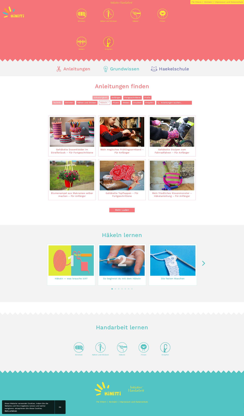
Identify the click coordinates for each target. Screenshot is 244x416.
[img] (13, 17)
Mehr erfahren (11, 411)
